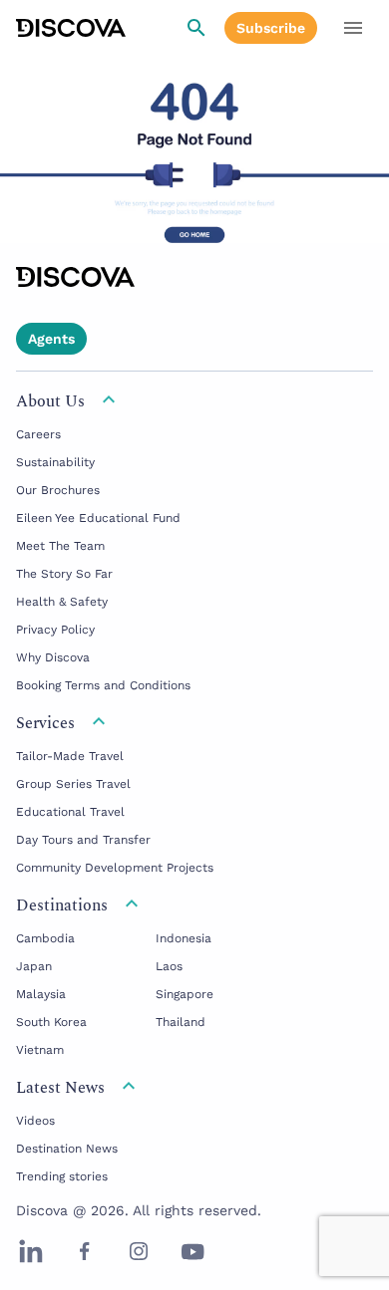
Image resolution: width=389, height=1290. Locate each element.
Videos (35, 1121)
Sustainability (55, 462)
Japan (34, 966)
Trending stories (62, 1176)
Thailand (180, 1022)
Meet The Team (60, 546)
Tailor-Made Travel (70, 756)
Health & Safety (62, 602)
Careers (38, 434)
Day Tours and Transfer (83, 840)
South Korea (51, 1022)
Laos (169, 966)
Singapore (184, 994)
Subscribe (270, 28)
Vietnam (40, 1050)
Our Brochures (58, 490)
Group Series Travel (73, 784)
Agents (51, 339)
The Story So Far (64, 574)
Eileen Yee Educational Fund (98, 518)
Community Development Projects (114, 868)
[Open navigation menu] (353, 28)
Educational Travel (70, 812)
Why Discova (53, 657)
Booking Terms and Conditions (103, 685)
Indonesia (183, 938)
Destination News (67, 1149)
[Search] (196, 28)
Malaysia (41, 994)
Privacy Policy (55, 630)
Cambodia (45, 938)
